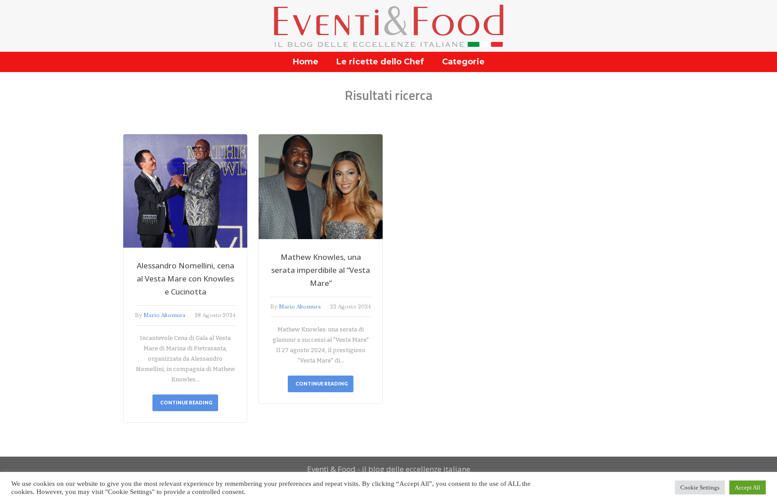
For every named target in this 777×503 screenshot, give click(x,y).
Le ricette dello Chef (380, 62)
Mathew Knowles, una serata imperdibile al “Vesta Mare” (320, 270)
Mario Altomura (164, 315)
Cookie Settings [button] (699, 487)
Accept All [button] (747, 487)
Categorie (463, 62)
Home (305, 62)
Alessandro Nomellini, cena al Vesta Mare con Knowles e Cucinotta (185, 278)
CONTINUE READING (186, 402)
